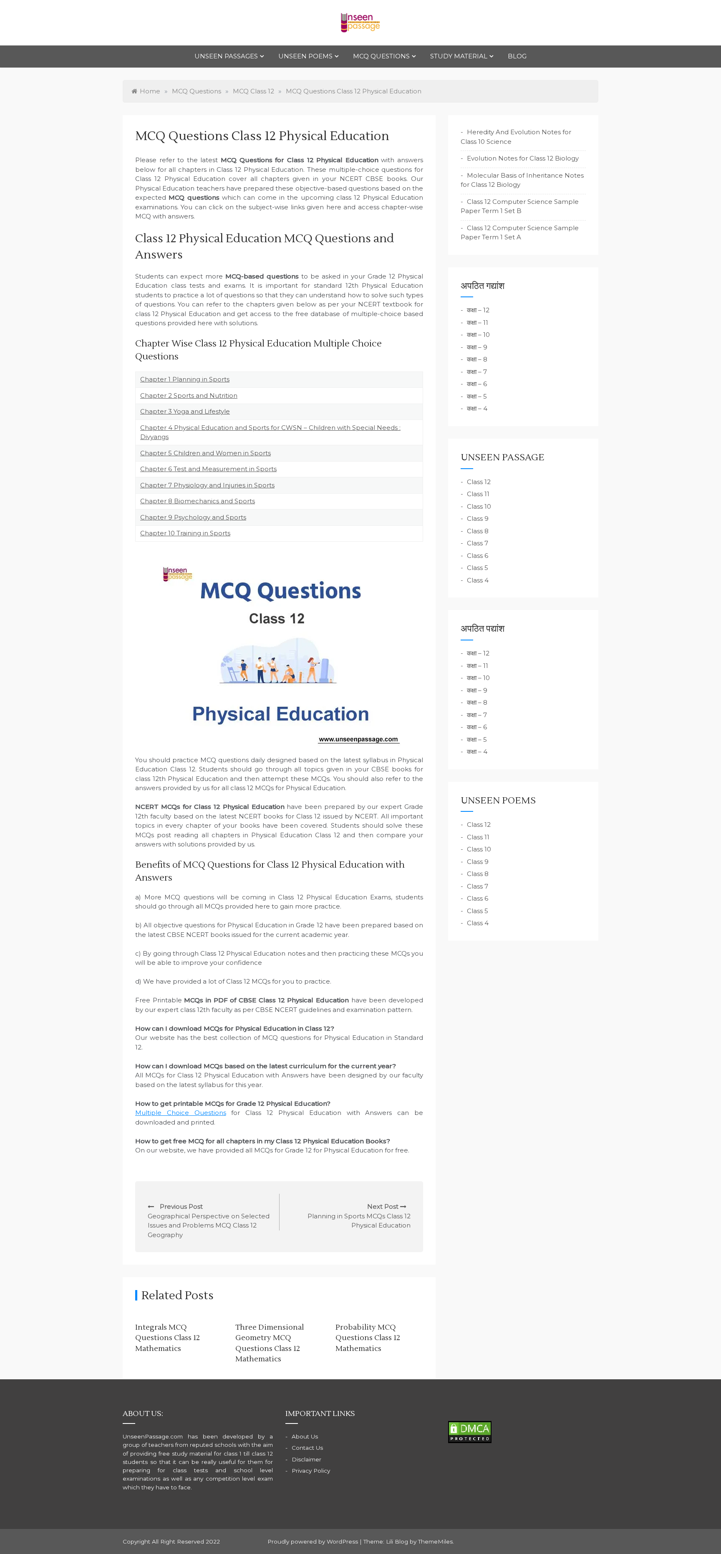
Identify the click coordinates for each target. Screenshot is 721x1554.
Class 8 (478, 531)
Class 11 (478, 494)
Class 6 (477, 556)
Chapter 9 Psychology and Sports (193, 517)
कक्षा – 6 (477, 384)
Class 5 (477, 568)
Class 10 (479, 506)
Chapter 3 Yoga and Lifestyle (185, 411)
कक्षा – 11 (477, 322)
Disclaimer (306, 1459)
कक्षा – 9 (477, 347)
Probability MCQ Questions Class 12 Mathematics (367, 1338)
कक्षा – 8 (477, 359)
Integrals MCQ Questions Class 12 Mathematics (167, 1338)
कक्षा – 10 (478, 335)
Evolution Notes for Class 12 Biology (523, 158)
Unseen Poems (305, 56)
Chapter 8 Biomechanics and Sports (197, 501)
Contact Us (307, 1447)
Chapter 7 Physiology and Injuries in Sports (207, 485)
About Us (305, 1436)
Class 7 (477, 543)
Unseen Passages (226, 56)
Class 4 (478, 580)
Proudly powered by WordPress (313, 1541)
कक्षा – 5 (477, 396)
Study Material (458, 56)
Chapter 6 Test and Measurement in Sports (208, 469)
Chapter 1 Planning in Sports (184, 379)
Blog (517, 56)
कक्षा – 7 (477, 372)
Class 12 (479, 482)
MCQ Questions (381, 56)
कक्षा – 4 (477, 408)
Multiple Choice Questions (180, 1113)
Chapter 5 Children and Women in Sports (205, 453)
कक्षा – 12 (478, 310)
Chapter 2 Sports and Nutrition (188, 395)
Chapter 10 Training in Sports (185, 533)
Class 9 (478, 518)
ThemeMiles (435, 1541)
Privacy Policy (311, 1470)
